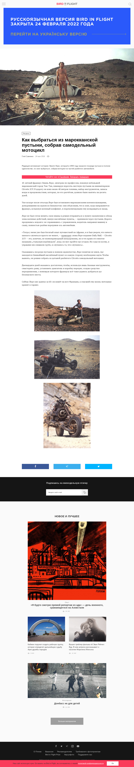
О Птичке (37, 752)
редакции (91, 760)
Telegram (74, 177)
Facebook (64, 177)
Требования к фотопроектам (88, 752)
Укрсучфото (69, 755)
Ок (113, 763)
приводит (66, 235)
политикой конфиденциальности (91, 763)
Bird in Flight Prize (52, 755)
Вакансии (49, 752)
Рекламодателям (64, 752)
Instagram (84, 177)
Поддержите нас (85, 755)
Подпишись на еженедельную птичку (67, 483)
